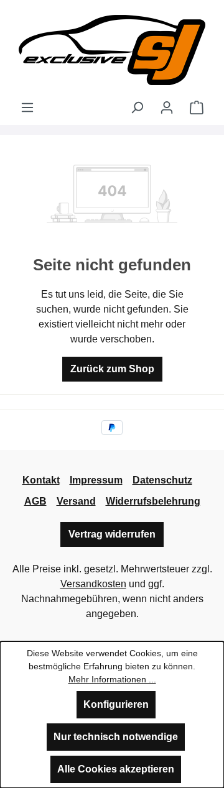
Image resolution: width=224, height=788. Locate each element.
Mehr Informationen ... (112, 679)
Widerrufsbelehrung (153, 501)
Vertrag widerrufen (112, 534)
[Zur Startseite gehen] (112, 50)
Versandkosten (93, 584)
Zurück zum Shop (112, 369)
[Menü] (27, 107)
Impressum (96, 480)
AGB (35, 501)
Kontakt (41, 480)
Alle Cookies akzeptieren (115, 769)
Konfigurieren (116, 704)
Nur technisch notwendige (116, 736)
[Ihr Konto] (167, 107)
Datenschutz (162, 480)
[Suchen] (137, 107)
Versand (76, 501)
